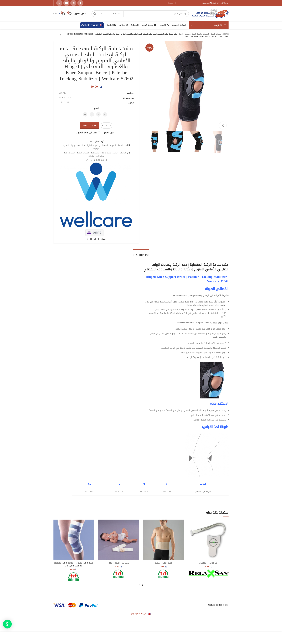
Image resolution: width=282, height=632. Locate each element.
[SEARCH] (95, 13)
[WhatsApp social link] (59, 3)
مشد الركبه (106, 153)
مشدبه (91, 156)
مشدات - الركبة (184, 34)
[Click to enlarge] (222, 125)
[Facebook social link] (80, 3)
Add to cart (89, 125)
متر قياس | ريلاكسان (208, 563)
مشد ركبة (95, 153)
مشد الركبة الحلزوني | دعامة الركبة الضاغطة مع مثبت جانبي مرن (73, 564)
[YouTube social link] (66, 3)
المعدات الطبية (216, 34)
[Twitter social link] (95, 239)
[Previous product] (60, 35)
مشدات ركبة (69, 153)
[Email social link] (91, 239)
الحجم (96, 108)
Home (226, 34)
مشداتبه (100, 156)
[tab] (141, 253)
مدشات (123, 153)
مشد (115, 153)
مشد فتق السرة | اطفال (119, 563)
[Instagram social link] (73, 3)
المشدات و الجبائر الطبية (200, 34)
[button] (7, 624)
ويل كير (88, 160)
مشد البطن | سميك (163, 563)
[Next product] (54, 35)
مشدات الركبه (83, 153)
